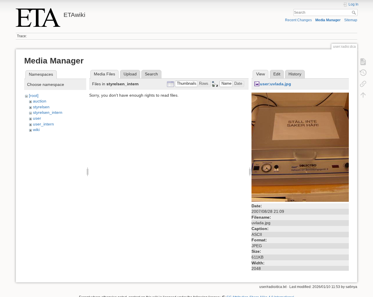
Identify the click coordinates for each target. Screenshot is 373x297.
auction (39, 101)
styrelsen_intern (47, 112)
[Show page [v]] (363, 61)
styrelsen (41, 107)
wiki (36, 129)
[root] (33, 95)
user (37, 118)
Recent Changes (298, 20)
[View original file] (300, 146)
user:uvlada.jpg (275, 84)
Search (354, 12)
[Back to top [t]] (363, 94)
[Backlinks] (363, 83)
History (294, 74)
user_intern (43, 124)
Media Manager (328, 20)
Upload (130, 74)
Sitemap (350, 20)
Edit (276, 74)
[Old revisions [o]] (363, 72)
